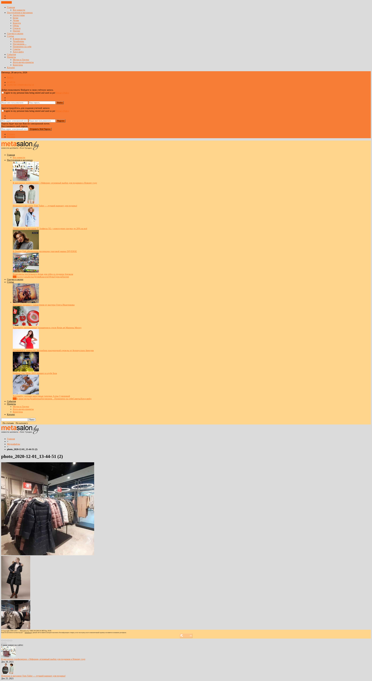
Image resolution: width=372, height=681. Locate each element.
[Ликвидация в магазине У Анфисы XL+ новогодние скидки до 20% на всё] (26, 226)
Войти (10, 77)
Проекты (11, 57)
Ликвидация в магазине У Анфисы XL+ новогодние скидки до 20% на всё (50, 228)
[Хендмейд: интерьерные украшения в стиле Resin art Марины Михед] (26, 325)
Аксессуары (19, 15)
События (11, 54)
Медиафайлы (13, 444)
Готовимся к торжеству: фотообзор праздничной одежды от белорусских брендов (53, 350)
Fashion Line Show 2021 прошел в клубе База (35, 373)
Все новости (19, 10)
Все (14, 277)
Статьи (10, 36)
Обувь (16, 25)
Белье (15, 18)
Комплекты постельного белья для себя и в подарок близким (43, 274)
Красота (17, 23)
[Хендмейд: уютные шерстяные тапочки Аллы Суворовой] (26, 393)
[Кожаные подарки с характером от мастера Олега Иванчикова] (26, 302)
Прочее (16, 31)
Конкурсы (18, 65)
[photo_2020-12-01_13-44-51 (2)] (47, 554)
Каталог (11, 67)
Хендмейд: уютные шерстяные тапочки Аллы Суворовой (41, 396)
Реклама (11, 137)
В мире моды (19, 38)
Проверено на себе (22, 46)
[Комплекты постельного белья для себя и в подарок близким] (26, 271)
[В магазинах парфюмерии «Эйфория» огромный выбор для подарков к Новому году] (26, 180)
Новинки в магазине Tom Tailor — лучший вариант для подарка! (45, 205)
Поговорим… (19, 44)
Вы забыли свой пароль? (13, 105)
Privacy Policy (62, 93)
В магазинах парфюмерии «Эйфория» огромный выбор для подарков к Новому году (55, 183)
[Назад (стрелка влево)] (2, 643)
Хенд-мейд (18, 52)
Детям (16, 20)
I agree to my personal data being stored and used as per (36, 93)
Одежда (16, 28)
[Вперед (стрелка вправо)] (5, 643)
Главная (11, 7)
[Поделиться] (5, 640)
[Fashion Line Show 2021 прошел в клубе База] (26, 370)
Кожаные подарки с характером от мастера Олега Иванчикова (44, 305)
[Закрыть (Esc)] (2, 640)
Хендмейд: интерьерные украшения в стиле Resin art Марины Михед (47, 327)
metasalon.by (28, 632)
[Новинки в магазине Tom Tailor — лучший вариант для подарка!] (26, 203)
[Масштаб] (11, 640)
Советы (16, 49)
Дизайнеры (18, 41)
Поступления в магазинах (20, 12)
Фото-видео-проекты (23, 62)
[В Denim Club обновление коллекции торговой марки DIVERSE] (26, 248)
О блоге (11, 134)
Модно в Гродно (21, 59)
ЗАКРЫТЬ (6, 2)
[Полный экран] (8, 640)
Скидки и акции (15, 33)
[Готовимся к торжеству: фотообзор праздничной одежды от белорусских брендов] (26, 348)
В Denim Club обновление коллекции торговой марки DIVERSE (45, 251)
